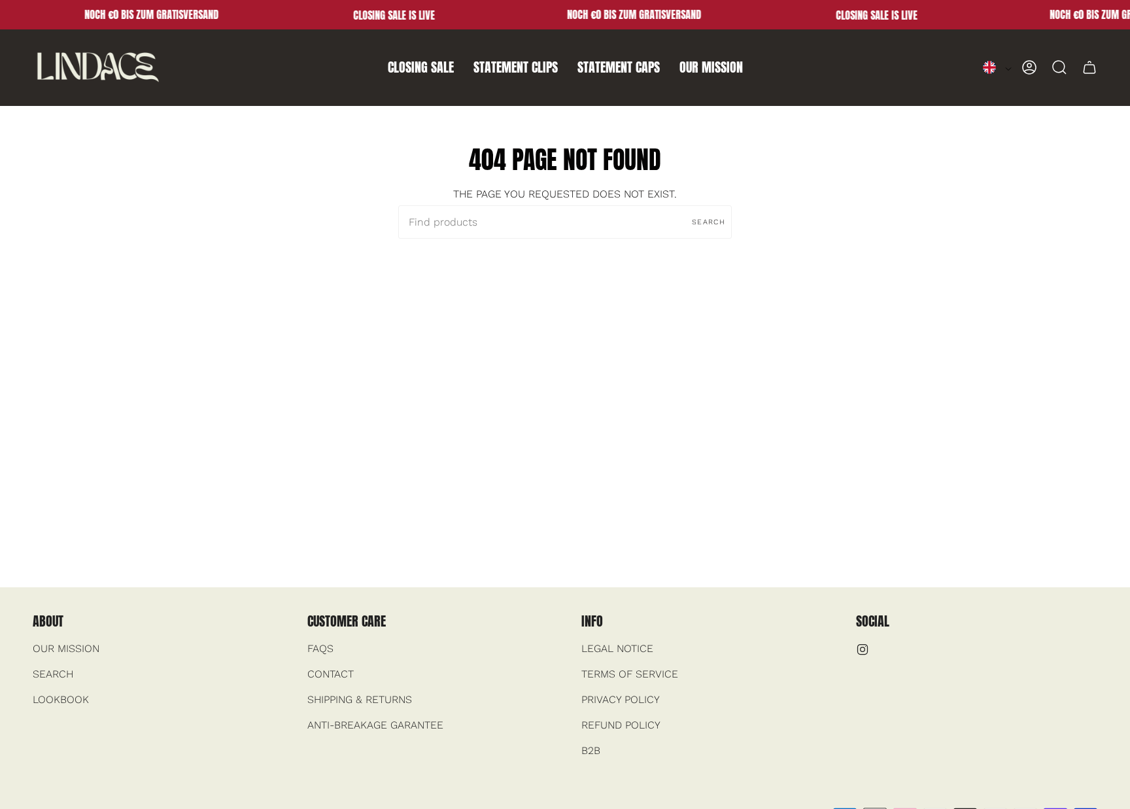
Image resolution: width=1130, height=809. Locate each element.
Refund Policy (620, 725)
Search (708, 222)
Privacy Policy (620, 699)
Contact (330, 674)
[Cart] (1089, 67)
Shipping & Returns (359, 699)
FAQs (320, 648)
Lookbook (61, 699)
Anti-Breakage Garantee (375, 725)
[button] (421, 67)
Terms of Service (629, 674)
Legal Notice (617, 648)
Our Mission (66, 648)
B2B (590, 750)
